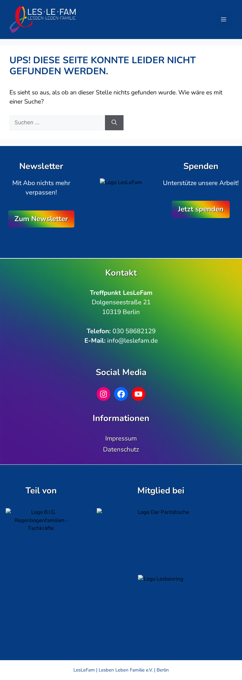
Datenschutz (121, 449)
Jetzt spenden (200, 209)
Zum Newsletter (41, 219)
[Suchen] (114, 122)
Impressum (121, 438)
